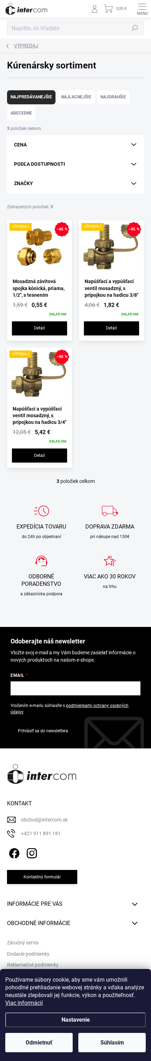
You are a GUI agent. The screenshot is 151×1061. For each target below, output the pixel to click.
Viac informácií (24, 1003)
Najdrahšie (113, 96)
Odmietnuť (39, 1042)
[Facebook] (13, 852)
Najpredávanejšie (31, 96)
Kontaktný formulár (42, 877)
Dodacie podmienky (28, 954)
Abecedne (21, 113)
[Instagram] (31, 852)
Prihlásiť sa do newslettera (43, 730)
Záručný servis (23, 942)
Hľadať (135, 28)
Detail (39, 328)
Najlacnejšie (76, 96)
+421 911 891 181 (41, 833)
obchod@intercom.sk (44, 820)
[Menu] (142, 9)
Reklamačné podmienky (33, 965)
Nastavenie (75, 1019)
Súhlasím (112, 1042)
